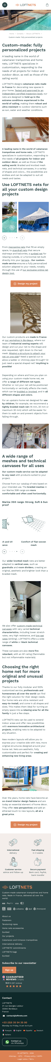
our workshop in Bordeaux (19, 340)
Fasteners (6, 920)
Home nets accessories (13, 928)
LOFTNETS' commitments (14, 948)
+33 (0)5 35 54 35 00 (14, 1022)
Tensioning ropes (10, 924)
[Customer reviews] (13, 978)
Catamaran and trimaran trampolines (19, 940)
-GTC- (20, 1056)
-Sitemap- (12, 1056)
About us (6, 916)
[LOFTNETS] (25, 5)
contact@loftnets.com (17, 1016)
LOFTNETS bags (9, 952)
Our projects (8, 936)
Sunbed (5, 932)
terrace (25, 260)
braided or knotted (27, 391)
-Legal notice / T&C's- (25, 1059)
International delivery (12, 944)
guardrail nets (20, 250)
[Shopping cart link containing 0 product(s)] (47, 5)
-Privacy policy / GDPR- (33, 1056)
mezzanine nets (16, 247)
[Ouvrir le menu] (4, 4)
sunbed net (37, 253)
